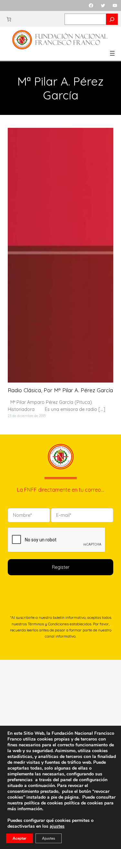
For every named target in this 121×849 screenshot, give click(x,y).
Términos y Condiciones (48, 623)
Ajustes (48, 838)
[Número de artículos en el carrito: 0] (9, 19)
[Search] (112, 19)
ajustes (57, 826)
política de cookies (83, 803)
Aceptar (19, 838)
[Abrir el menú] (112, 53)
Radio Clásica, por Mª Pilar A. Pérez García (60, 390)
